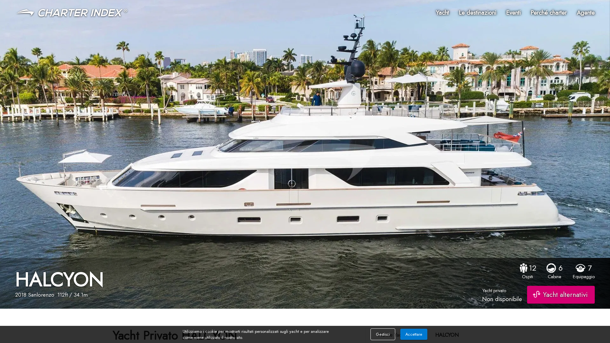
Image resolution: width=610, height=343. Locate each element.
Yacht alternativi (565, 294)
